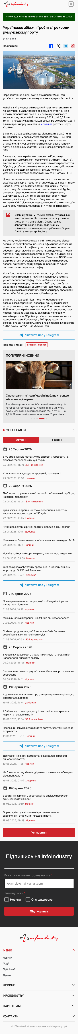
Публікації (9, 969)
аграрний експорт (36, 344)
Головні (57, 439)
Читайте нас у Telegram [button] (42, 335)
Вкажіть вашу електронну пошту (27, 875)
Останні (21, 439)
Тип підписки (13, 893)
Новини (7, 957)
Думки (7, 975)
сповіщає (46, 124)
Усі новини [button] (39, 832)
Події (6, 963)
